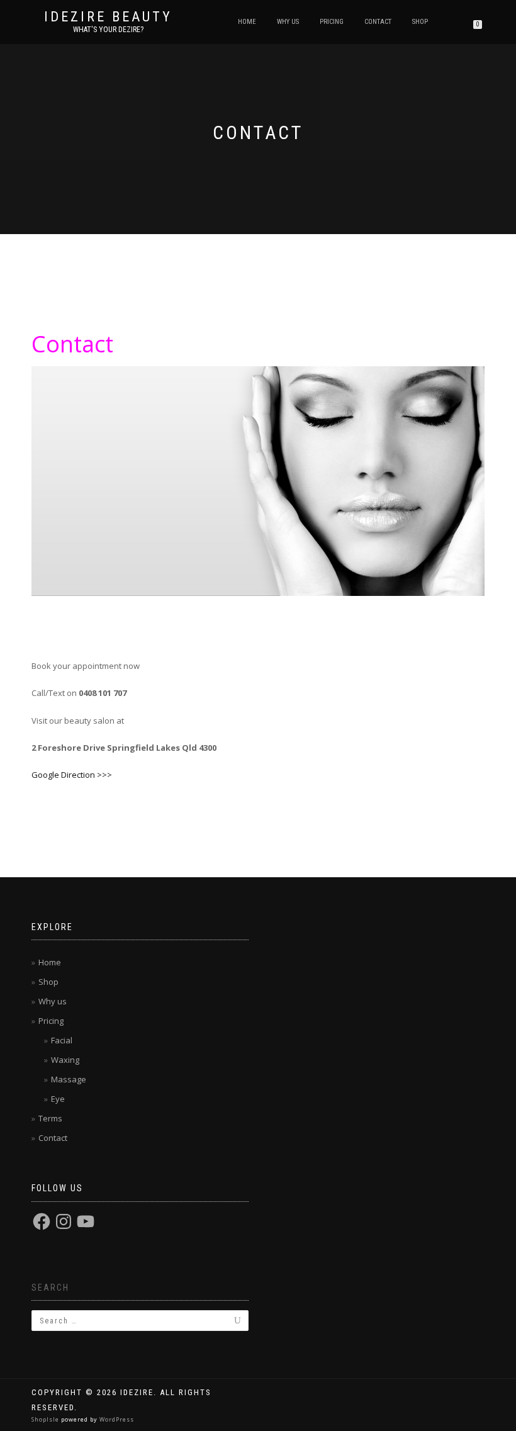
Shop (420, 22)
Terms (50, 1118)
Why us (288, 22)
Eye (58, 1098)
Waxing (65, 1059)
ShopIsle (46, 1419)
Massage (68, 1079)
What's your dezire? (108, 29)
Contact (377, 22)
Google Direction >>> (71, 774)
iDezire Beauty (108, 17)
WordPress (116, 1419)
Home (247, 22)
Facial (61, 1040)
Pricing (332, 22)
